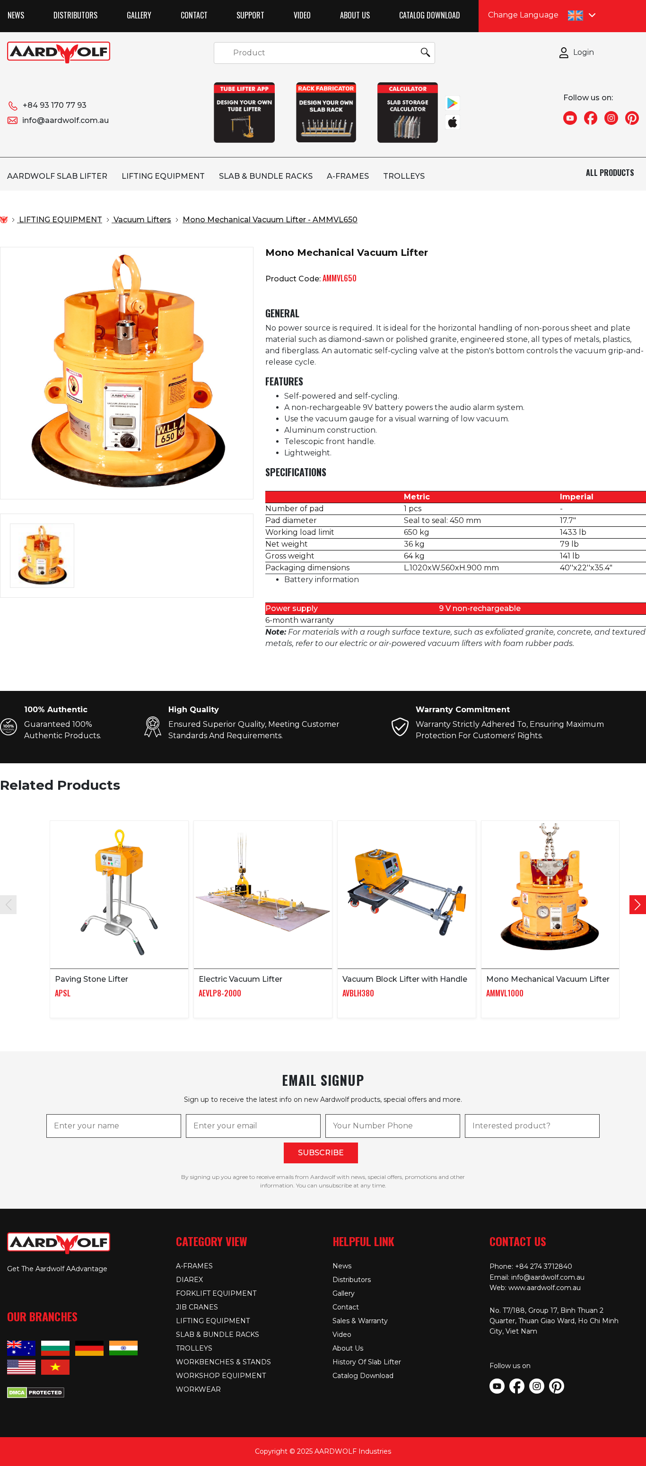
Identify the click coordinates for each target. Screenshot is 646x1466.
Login (583, 52)
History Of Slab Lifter (366, 1362)
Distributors (75, 15)
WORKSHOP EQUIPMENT (221, 1375)
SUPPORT (250, 15)
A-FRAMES (348, 176)
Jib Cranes (197, 1307)
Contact (194, 15)
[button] (637, 904)
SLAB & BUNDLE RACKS (266, 176)
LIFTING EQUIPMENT (163, 176)
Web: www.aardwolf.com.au (535, 1287)
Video (302, 15)
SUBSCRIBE (321, 1152)
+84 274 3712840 (543, 1266)
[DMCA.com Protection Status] (35, 1391)
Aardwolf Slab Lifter (57, 176)
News (16, 15)
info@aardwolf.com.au (65, 120)
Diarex (189, 1279)
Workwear (198, 1389)
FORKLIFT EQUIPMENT (216, 1293)
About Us (355, 15)
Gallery (139, 15)
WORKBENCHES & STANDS (223, 1362)
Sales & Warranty (360, 1321)
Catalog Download (429, 15)
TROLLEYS (404, 176)
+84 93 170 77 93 (55, 105)
